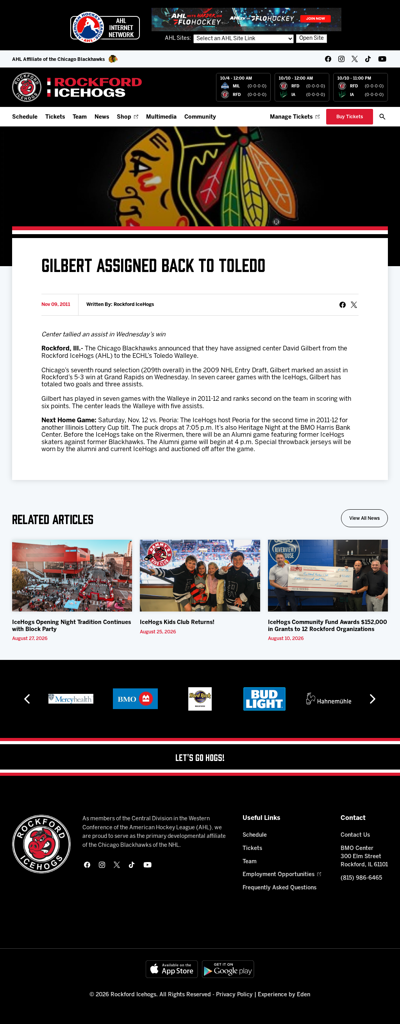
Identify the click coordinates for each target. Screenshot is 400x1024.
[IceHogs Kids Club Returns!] (200, 576)
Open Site (311, 38)
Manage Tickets (291, 117)
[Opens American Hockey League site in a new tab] (105, 27)
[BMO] (135, 699)
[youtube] (382, 59)
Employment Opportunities (278, 874)
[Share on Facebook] (342, 304)
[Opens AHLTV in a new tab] (246, 19)
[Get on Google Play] (228, 969)
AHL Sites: (178, 38)
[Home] (77, 87)
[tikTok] (368, 59)
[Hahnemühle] (328, 699)
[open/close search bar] (382, 116)
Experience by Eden (284, 994)
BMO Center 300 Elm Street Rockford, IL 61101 (364, 857)
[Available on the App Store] (172, 969)
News (102, 117)
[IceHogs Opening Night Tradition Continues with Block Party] (72, 576)
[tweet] (354, 304)
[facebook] (328, 59)
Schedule (25, 117)
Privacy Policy (234, 994)
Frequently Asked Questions (279, 888)
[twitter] (354, 59)
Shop (124, 117)
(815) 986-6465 (361, 878)
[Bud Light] (264, 699)
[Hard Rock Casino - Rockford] (200, 699)
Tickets (55, 117)
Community (200, 117)
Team (80, 117)
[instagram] (341, 59)
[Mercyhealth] (70, 699)
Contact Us (355, 835)
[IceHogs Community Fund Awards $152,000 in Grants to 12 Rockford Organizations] (328, 576)
